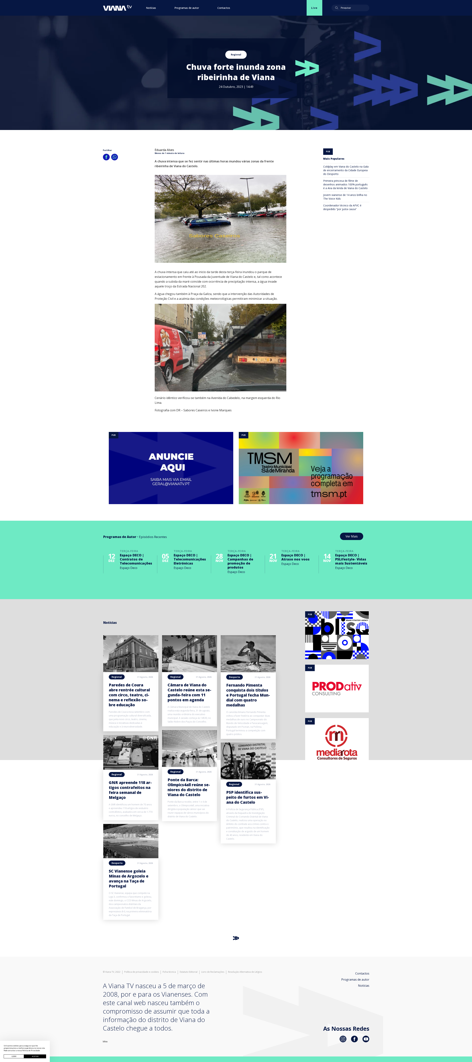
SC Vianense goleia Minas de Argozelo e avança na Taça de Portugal (128, 878)
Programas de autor (186, 8)
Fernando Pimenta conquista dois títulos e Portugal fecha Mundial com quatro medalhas (248, 695)
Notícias (151, 8)
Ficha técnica (169, 971)
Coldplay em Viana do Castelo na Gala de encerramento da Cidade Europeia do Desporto (346, 170)
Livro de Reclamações (212, 971)
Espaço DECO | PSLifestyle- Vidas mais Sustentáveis (351, 559)
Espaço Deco (128, 568)
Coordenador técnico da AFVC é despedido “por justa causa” (342, 207)
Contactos (223, 8)
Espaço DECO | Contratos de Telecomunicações (136, 559)
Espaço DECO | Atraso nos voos (295, 557)
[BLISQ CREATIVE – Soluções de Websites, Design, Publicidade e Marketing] (105, 1041)
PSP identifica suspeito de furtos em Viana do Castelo (247, 797)
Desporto (117, 863)
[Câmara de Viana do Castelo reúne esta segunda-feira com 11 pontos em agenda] (189, 671)
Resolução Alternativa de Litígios (245, 971)
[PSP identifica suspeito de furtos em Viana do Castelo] (248, 778)
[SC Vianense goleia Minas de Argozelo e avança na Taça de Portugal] (130, 857)
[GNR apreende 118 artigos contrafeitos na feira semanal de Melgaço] (130, 768)
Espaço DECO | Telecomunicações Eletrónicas (190, 559)
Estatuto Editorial (188, 971)
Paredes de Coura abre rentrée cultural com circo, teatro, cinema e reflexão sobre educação (129, 694)
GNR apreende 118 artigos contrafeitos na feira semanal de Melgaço (130, 790)
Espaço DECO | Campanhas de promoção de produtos (240, 561)
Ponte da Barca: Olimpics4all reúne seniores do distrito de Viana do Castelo (189, 787)
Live (314, 8)
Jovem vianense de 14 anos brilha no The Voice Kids (345, 196)
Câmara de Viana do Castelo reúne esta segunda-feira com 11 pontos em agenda (189, 692)
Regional (236, 54)
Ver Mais (352, 536)
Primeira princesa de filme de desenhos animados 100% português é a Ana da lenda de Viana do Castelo (345, 184)
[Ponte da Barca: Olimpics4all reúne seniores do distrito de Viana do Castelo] (189, 766)
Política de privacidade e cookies (141, 971)
